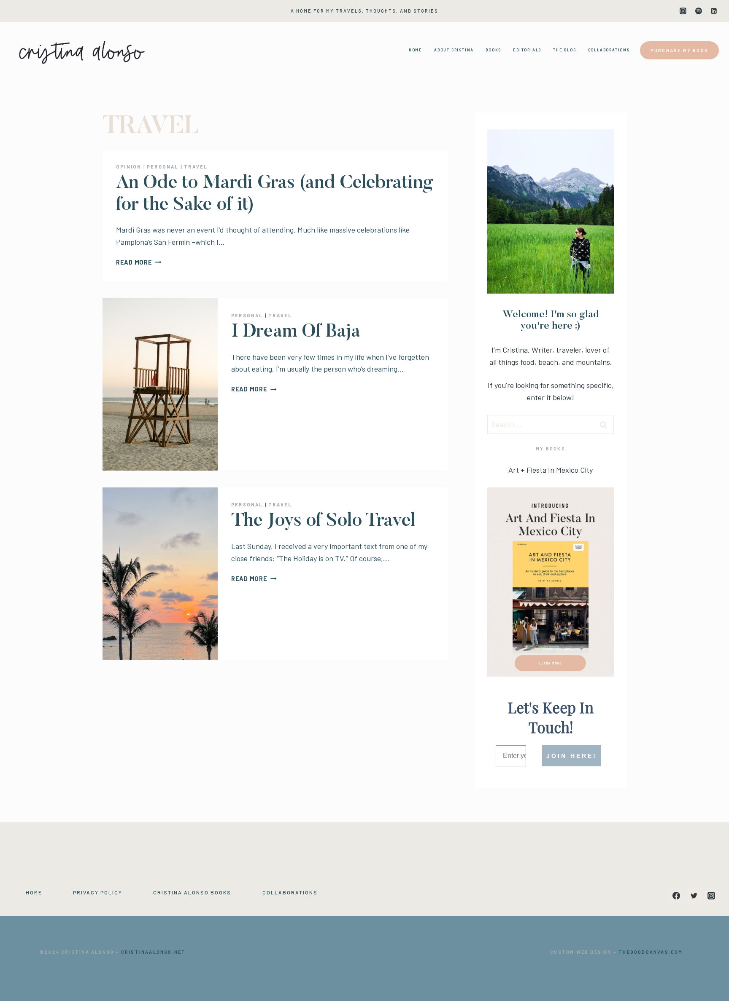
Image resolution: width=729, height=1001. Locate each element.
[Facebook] (676, 895)
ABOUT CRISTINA (454, 50)
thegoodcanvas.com (650, 952)
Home (34, 892)
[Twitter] (694, 895)
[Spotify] (698, 11)
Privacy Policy (97, 892)
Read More (138, 262)
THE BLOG (564, 50)
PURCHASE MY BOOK (679, 50)
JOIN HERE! (571, 755)
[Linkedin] (714, 11)
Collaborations (290, 892)
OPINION (128, 166)
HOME (415, 50)
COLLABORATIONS (609, 50)
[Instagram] (683, 11)
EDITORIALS (527, 50)
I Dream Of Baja (296, 332)
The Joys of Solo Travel (323, 521)
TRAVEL (196, 166)
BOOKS (493, 50)
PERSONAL (163, 166)
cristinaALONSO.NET (153, 952)
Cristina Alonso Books (192, 892)
